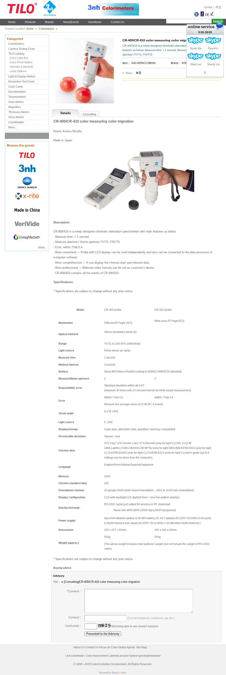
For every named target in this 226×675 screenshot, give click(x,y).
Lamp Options (18, 71)
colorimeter (78, 655)
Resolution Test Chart (21, 81)
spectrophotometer (149, 655)
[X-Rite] (27, 202)
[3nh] (27, 174)
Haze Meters (16, 102)
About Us (79, 647)
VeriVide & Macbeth (21, 66)
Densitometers (17, 91)
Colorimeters (46, 28)
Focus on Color (108, 647)
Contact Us (117, 22)
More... (12, 127)
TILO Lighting (16, 53)
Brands (49, 22)
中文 (218, 7)
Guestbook (94, 22)
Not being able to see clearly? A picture (134, 626)
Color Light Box (19, 57)
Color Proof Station (21, 62)
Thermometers (17, 96)
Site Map (141, 647)
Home (11, 22)
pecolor (124, 655)
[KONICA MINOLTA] (27, 188)
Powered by (109, 672)
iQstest (133, 655)
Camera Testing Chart (21, 48)
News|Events (71, 22)
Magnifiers (14, 107)
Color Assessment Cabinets (102, 655)
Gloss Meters (16, 117)
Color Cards (15, 86)
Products (30, 22)
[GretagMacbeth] (27, 243)
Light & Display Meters (21, 76)
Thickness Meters (18, 112)
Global (208, 7)
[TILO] (27, 161)
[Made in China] (27, 215)
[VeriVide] (27, 229)
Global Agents (126, 647)
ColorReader (16, 122)
